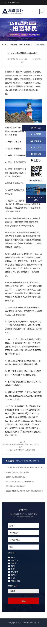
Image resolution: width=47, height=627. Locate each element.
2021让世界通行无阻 (12, 2)
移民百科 (14, 45)
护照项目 (37, 141)
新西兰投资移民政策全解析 (25, 450)
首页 (6, 45)
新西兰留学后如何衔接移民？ (16, 486)
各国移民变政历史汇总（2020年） (18, 472)
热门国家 (37, 134)
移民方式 (12, 586)
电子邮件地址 (14, 540)
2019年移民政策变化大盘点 (15, 477)
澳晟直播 (37, 154)
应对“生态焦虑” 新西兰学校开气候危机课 (20, 482)
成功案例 (37, 147)
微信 (11, 547)
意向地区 (12, 553)
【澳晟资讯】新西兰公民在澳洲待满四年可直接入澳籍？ (24, 468)
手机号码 (13, 533)
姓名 (11, 526)
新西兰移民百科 (24, 45)
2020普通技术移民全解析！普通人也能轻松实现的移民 (24, 491)
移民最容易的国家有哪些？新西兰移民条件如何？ (21, 445)
